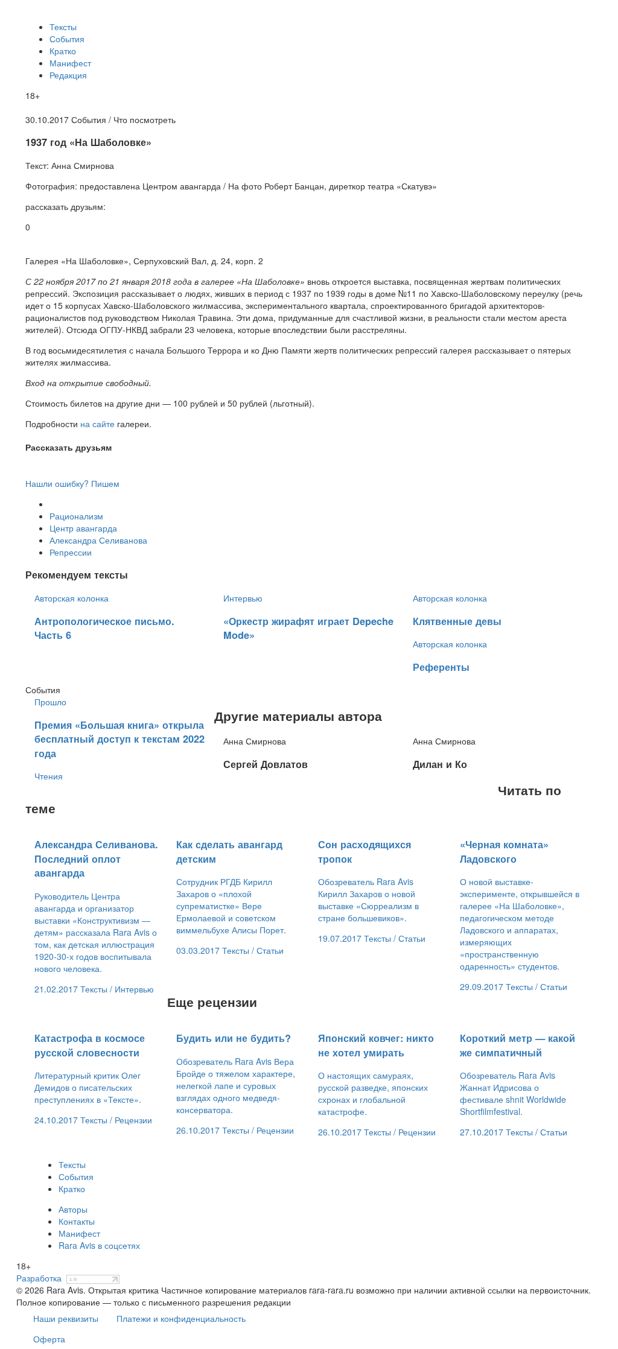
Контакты (77, 1221)
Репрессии (70, 552)
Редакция (68, 75)
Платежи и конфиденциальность (181, 1318)
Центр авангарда (83, 528)
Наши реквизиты (65, 1318)
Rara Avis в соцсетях (99, 1245)
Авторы (73, 1209)
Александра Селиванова (98, 540)
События (66, 39)
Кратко (62, 51)
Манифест (70, 63)
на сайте (97, 423)
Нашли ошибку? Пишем (72, 483)
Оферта (49, 1339)
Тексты (63, 27)
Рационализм (76, 516)
